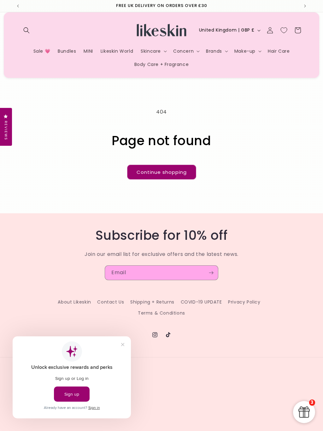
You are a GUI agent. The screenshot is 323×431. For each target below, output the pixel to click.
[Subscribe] (211, 272)
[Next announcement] (305, 6)
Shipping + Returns (152, 302)
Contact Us (110, 302)
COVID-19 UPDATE (201, 302)
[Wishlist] (284, 30)
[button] (26, 30)
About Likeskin (74, 302)
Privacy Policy (244, 302)
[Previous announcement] (18, 6)
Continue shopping (162, 172)
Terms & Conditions (161, 313)
